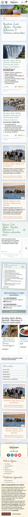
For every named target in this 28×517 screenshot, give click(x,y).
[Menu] (2, 2)
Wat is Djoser (9, 461)
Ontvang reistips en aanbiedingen (10, 379)
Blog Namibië (6, 371)
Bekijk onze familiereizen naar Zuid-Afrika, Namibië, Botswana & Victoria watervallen (12, 177)
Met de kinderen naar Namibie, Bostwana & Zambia (12, 203)
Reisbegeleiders (6, 376)
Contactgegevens (9, 466)
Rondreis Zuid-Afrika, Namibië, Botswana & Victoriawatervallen (12, 65)
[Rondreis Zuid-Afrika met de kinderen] (14, 154)
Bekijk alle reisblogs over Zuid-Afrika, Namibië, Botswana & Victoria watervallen (12, 359)
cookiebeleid (15, 510)
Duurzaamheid (8, 473)
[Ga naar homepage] (14, 2)
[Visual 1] (13, 14)
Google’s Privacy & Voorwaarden (10, 504)
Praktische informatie (12, 477)
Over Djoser (7, 464)
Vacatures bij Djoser (9, 471)
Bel (11, 451)
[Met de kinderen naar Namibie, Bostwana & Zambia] (14, 191)
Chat (16, 451)
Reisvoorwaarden (8, 480)
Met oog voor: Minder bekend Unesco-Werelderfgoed (8, 342)
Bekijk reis (20, 86)
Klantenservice (8, 469)
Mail (14, 451)
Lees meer (5, 286)
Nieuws (6, 467)
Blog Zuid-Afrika (6, 374)
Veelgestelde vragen (9, 482)
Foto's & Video (6, 369)
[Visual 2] (15, 14)
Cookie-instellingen (16, 513)
